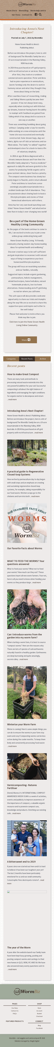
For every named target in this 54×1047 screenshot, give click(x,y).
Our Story (16, 15)
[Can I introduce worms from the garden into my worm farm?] (27, 628)
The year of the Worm (19, 947)
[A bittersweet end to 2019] (27, 855)
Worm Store (11, 10)
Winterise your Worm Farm (21, 724)
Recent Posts (27, 359)
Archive (43, 359)
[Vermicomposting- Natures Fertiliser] (27, 779)
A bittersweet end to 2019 (21, 861)
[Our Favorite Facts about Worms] (27, 542)
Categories (11, 359)
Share (24, 340)
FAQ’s (15, 1013)
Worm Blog (23, 10)
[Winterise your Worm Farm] (27, 718)
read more (12, 399)
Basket (39, 1013)
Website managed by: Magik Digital (27, 1041)
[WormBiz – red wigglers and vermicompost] (27, 6)
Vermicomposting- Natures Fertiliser (22, 786)
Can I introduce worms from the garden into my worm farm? (24, 636)
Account (39, 1011)
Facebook (39, 1028)
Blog (39, 1025)
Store (39, 1008)
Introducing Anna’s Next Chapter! (25, 410)
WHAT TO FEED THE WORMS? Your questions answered (25, 562)
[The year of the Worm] (27, 892)
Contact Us (27, 15)
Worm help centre (38, 10)
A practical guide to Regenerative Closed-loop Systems (25, 473)
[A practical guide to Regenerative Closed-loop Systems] (27, 465)
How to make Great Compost (23, 374)
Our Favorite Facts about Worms (24, 548)
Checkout (39, 1016)
